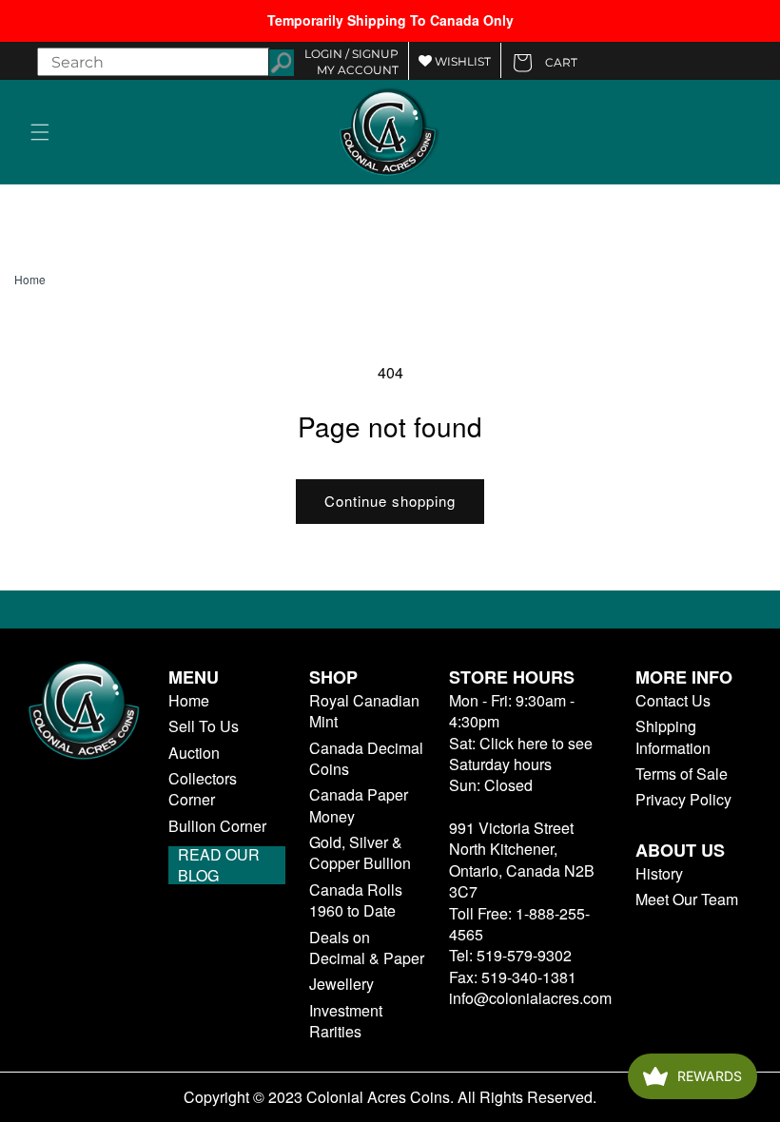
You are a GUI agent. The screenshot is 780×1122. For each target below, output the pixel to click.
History (659, 873)
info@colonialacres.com (530, 998)
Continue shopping (390, 501)
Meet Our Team (686, 899)
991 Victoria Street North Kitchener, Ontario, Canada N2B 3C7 (522, 859)
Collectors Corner (202, 789)
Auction (194, 753)
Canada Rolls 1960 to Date (355, 900)
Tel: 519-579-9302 (510, 955)
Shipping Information (673, 737)
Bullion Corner (217, 826)
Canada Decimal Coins (366, 759)
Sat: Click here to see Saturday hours (521, 753)
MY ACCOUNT (358, 70)
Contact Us (673, 700)
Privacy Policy (683, 799)
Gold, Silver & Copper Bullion (360, 853)
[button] (40, 132)
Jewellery (341, 984)
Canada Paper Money (358, 805)
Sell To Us (203, 726)
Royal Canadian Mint (364, 711)
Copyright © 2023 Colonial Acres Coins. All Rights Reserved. (390, 1097)
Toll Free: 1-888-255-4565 (519, 923)
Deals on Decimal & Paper (366, 948)
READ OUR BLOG (219, 865)
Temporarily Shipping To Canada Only (390, 19)
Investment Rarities (345, 1021)
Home (30, 279)
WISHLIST (461, 61)
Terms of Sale (681, 774)
